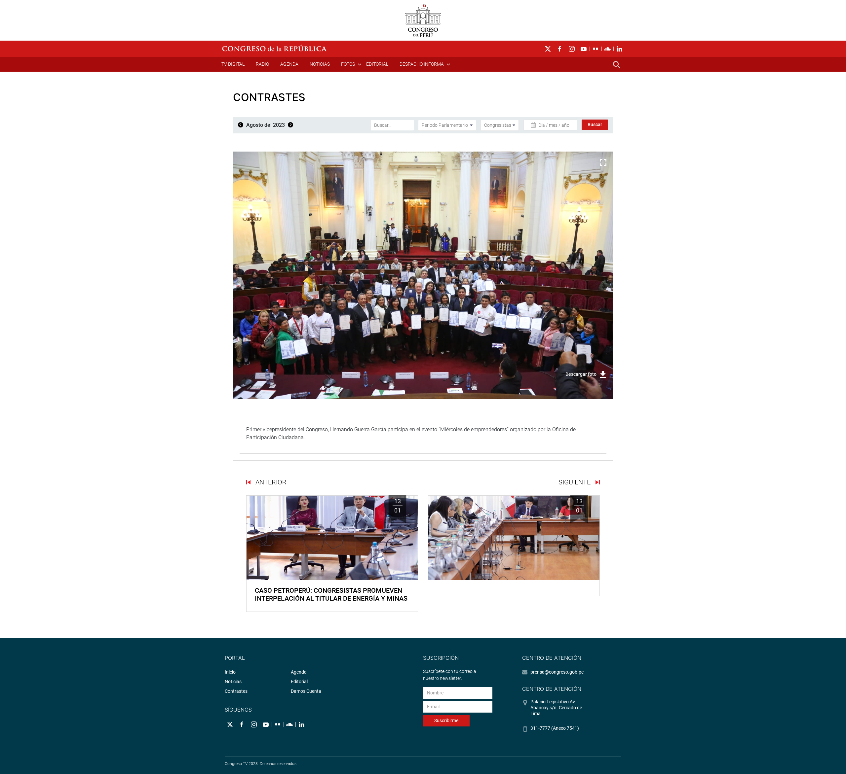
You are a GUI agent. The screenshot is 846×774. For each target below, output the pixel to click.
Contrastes (236, 691)
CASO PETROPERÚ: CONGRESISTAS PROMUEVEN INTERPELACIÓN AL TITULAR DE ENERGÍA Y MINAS (331, 594)
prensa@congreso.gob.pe (557, 672)
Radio (262, 64)
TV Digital (233, 64)
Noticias (320, 64)
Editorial (377, 64)
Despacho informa (422, 64)
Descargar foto (580, 374)
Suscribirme (446, 720)
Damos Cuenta (306, 691)
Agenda (289, 64)
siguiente (575, 482)
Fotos (348, 64)
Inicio (230, 672)
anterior (270, 482)
